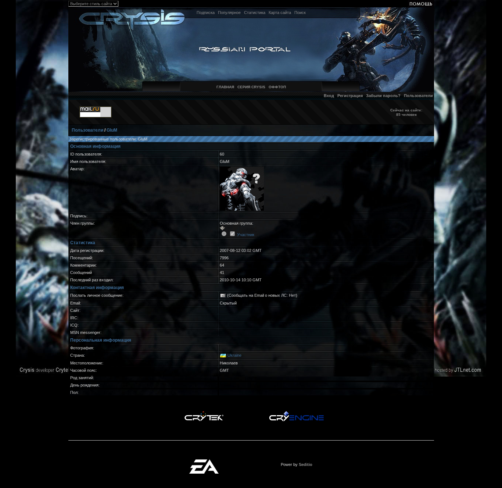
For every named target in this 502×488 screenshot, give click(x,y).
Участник (245, 234)
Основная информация (95, 146)
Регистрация (350, 95)
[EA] (204, 461)
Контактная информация (97, 287)
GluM (112, 130)
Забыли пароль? (383, 95)
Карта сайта (280, 12)
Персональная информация (100, 340)
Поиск (300, 12)
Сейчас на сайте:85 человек (406, 112)
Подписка (206, 12)
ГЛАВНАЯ (225, 87)
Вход (329, 95)
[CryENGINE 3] (296, 413)
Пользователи (418, 95)
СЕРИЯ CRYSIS (251, 87)
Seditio (305, 464)
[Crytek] (204, 413)
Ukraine (234, 355)
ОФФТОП (277, 87)
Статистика (254, 12)
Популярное (229, 12)
